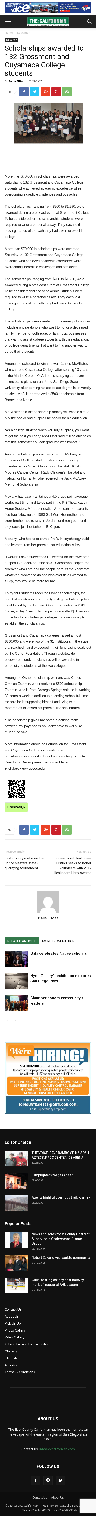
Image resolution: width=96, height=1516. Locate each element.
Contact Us (13, 1309)
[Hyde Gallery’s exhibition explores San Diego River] (16, 981)
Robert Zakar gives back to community (61, 1257)
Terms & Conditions (20, 1372)
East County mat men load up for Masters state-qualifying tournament (25, 863)
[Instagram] (48, 1480)
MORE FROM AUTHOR (58, 941)
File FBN (11, 1358)
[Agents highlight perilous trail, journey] (16, 1203)
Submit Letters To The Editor (26, 1344)
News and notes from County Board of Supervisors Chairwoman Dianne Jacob (61, 1238)
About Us (12, 1316)
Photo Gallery (15, 1330)
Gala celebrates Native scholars (58, 953)
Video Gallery (14, 1337)
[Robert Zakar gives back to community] (16, 1263)
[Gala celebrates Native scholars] (16, 959)
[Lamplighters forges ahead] (16, 1181)
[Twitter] (60, 1480)
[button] (89, 21)
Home (9, 33)
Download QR (16, 807)
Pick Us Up (13, 1323)
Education (23, 33)
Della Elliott (17, 81)
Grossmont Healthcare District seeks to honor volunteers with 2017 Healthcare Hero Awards (72, 865)
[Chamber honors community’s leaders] (16, 1003)
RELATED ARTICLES (22, 941)
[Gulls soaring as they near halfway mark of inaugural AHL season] (16, 1286)
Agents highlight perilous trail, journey (61, 1197)
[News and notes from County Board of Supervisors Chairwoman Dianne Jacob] (16, 1240)
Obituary (11, 1351)
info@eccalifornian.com (57, 1449)
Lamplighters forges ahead (52, 1175)
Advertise (12, 1365)
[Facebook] (35, 1480)
